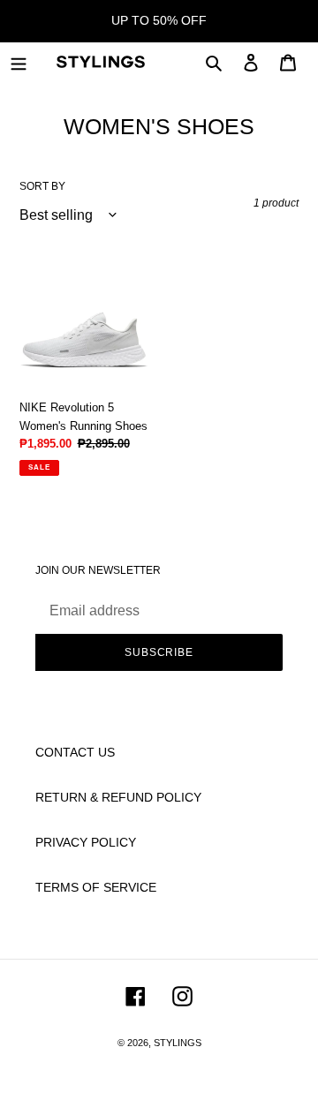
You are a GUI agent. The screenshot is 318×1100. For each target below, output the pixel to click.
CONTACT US (75, 752)
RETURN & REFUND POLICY (118, 797)
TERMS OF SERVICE (95, 887)
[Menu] (18, 61)
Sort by (42, 186)
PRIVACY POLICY (85, 842)
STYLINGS (177, 1042)
